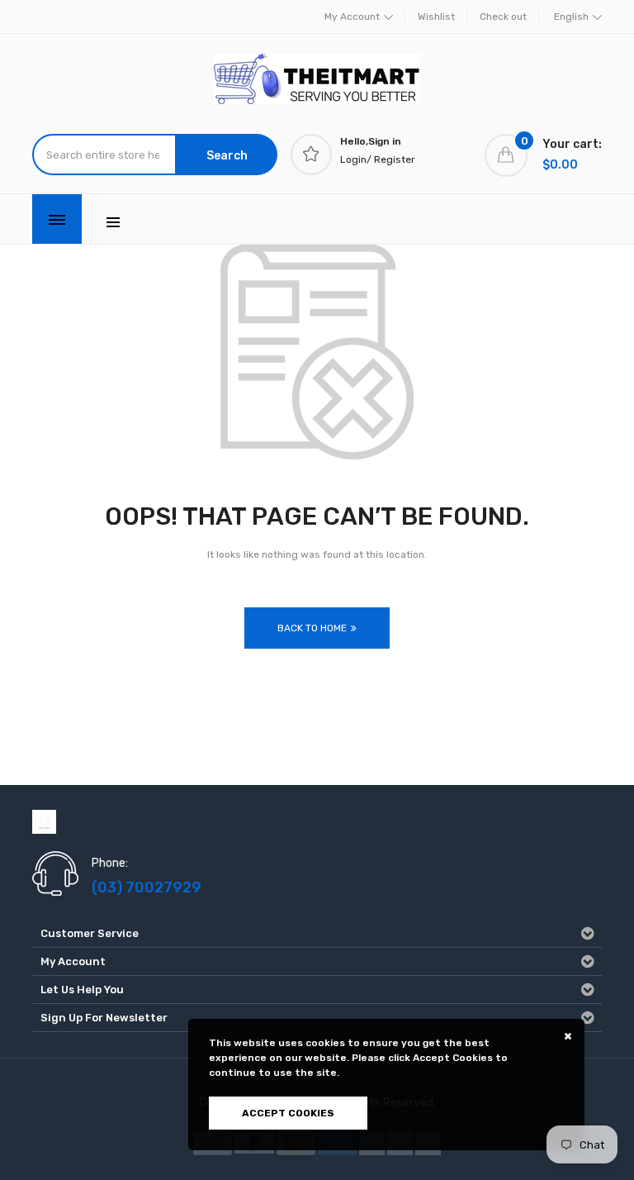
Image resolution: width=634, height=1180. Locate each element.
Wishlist (436, 16)
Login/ (355, 159)
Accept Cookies (288, 1113)
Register (394, 159)
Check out (503, 16)
